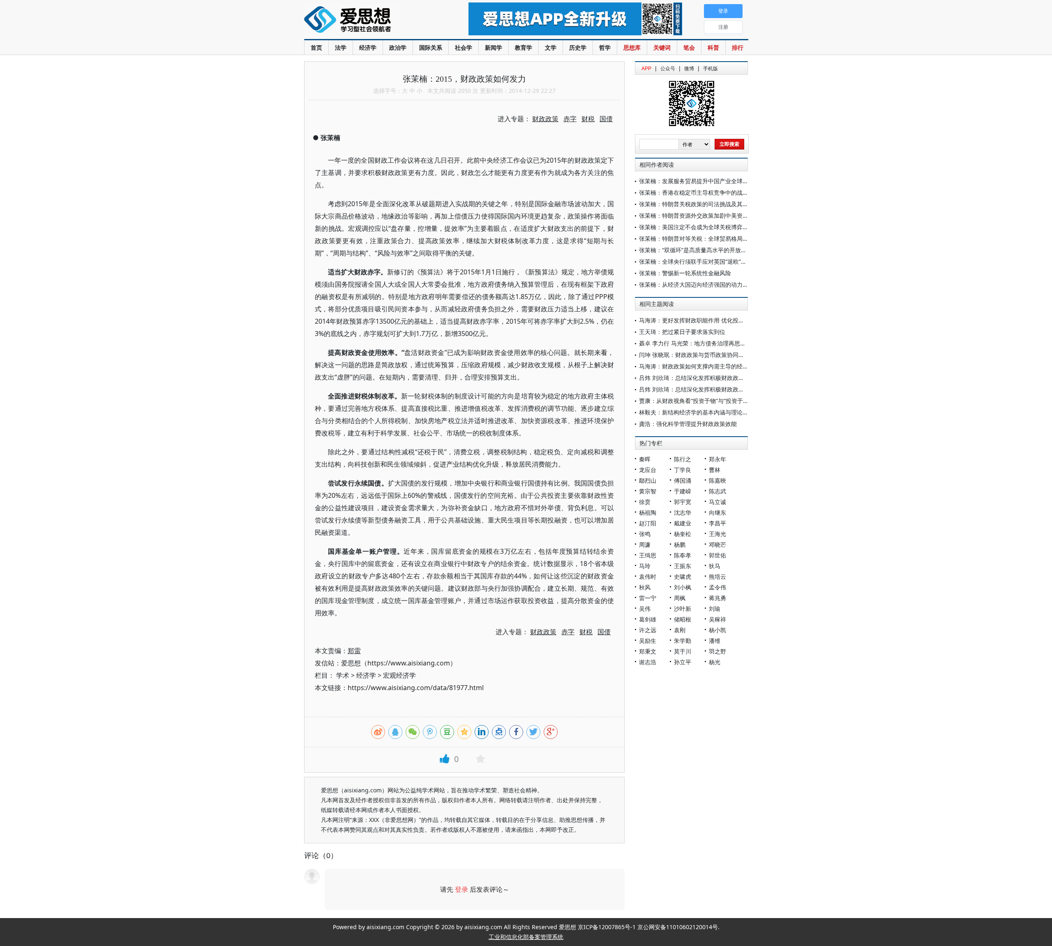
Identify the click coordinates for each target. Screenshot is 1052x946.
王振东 (682, 566)
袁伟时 (647, 576)
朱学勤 (682, 640)
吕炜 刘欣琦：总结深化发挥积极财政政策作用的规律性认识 (714, 378)
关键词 (662, 47)
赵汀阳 (647, 523)
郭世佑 (717, 555)
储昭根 (682, 619)
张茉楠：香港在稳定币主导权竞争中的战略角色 (699, 192)
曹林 (714, 470)
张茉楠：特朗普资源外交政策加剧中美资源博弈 (699, 215)
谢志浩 (647, 662)
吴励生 (647, 640)
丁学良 (682, 470)
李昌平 (717, 523)
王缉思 (647, 555)
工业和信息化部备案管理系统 (526, 937)
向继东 (717, 512)
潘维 (714, 640)
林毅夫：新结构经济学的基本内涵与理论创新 (696, 412)
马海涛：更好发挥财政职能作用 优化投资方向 (697, 320)
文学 (550, 47)
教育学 (523, 47)
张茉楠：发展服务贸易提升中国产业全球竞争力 (699, 181)
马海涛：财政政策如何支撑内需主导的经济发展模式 (705, 366)
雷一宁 (647, 598)
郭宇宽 (682, 502)
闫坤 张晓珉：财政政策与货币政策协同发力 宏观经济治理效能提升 (724, 355)
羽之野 (717, 651)
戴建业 (682, 523)
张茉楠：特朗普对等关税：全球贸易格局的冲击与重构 (708, 238)
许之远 (647, 630)
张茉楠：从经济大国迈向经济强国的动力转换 (696, 284)
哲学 (605, 47)
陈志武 (717, 491)
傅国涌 (682, 480)
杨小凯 (717, 630)
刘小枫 (682, 587)
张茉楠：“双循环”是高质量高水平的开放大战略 (698, 250)
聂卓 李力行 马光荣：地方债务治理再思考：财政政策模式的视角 (721, 343)
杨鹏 (679, 544)
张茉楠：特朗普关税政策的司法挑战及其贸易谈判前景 (708, 204)
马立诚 (717, 502)
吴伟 (645, 608)
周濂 (645, 544)
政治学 (397, 47)
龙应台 (647, 470)
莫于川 (682, 651)
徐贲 (645, 502)
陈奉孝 (682, 555)
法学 (340, 47)
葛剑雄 (647, 619)
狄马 (714, 566)
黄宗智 (647, 491)
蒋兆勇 (717, 598)
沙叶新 (682, 608)
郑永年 (717, 459)
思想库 (632, 47)
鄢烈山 (647, 480)
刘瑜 (714, 608)
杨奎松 (682, 534)
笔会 (689, 47)
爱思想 (369, 20)
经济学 (367, 47)
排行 (737, 47)
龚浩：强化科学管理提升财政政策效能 (688, 424)
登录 (461, 889)
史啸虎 (682, 576)
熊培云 (717, 576)
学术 (342, 675)
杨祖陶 (647, 512)
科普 (713, 47)
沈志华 (682, 512)
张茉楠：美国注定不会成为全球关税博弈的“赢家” (701, 227)
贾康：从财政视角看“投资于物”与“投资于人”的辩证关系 (709, 401)
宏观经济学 (399, 675)
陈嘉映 (717, 480)
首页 (316, 47)
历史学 (577, 47)
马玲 (645, 566)
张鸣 (645, 534)
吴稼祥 (717, 619)
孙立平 (682, 662)
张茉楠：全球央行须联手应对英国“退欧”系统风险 (701, 261)
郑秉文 (647, 651)
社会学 (463, 47)
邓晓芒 (717, 544)
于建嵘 (682, 491)
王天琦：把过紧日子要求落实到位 (682, 332)
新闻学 (493, 47)
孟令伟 (717, 587)
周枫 (679, 598)
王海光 (717, 534)
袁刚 (679, 630)
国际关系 (430, 47)
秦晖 (645, 459)
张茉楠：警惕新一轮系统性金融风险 (685, 273)
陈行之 (682, 459)
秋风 (645, 587)
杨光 (714, 662)
